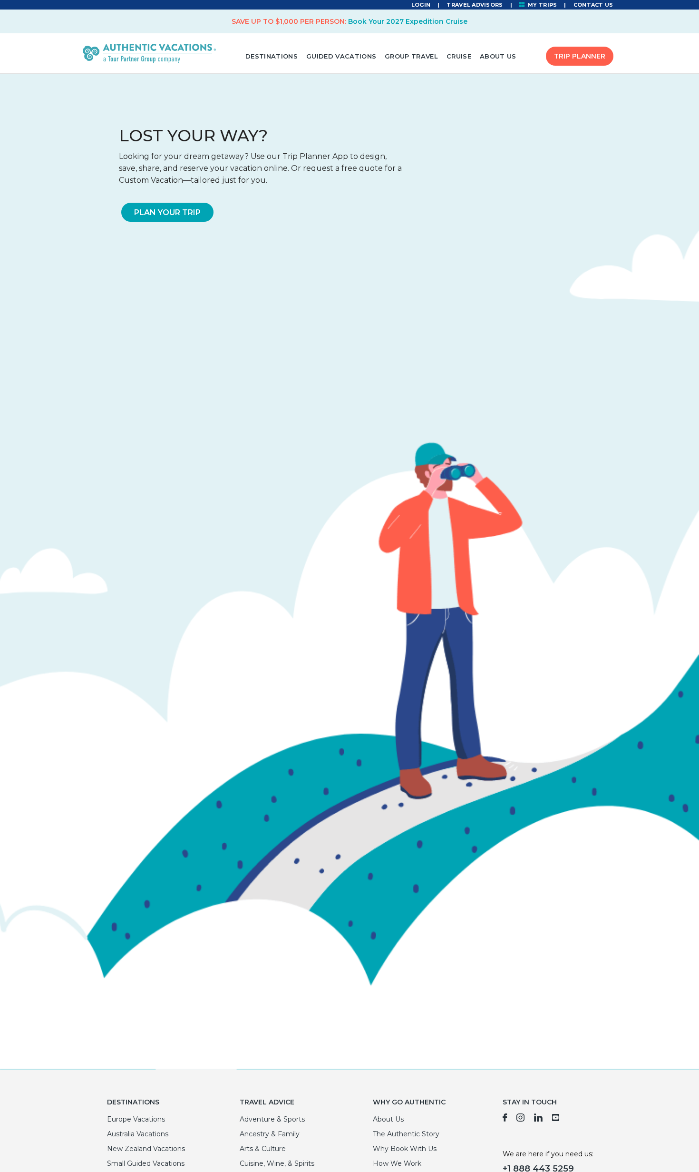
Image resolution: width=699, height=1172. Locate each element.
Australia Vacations (137, 1134)
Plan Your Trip (167, 212)
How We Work (397, 1163)
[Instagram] (520, 1119)
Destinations (271, 56)
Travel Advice (267, 1102)
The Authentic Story (406, 1134)
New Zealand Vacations (146, 1148)
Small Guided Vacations (145, 1163)
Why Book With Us (405, 1148)
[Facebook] (505, 1119)
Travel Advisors (475, 4)
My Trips (541, 4)
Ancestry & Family (270, 1134)
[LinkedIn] (538, 1119)
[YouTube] (556, 1119)
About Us (498, 56)
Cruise (459, 56)
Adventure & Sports (272, 1119)
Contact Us (593, 4)
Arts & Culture (263, 1148)
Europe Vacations (136, 1119)
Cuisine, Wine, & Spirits (277, 1163)
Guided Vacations (341, 56)
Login (420, 4)
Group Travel (411, 56)
